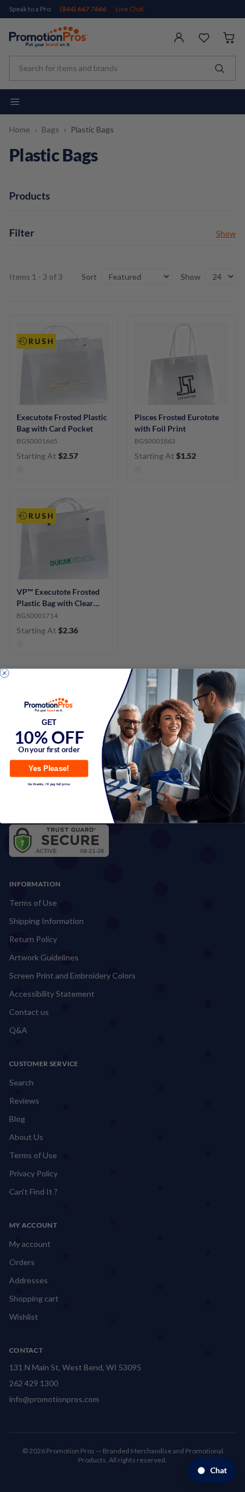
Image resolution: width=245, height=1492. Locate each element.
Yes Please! (48, 768)
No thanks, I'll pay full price (49, 783)
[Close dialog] (4, 673)
